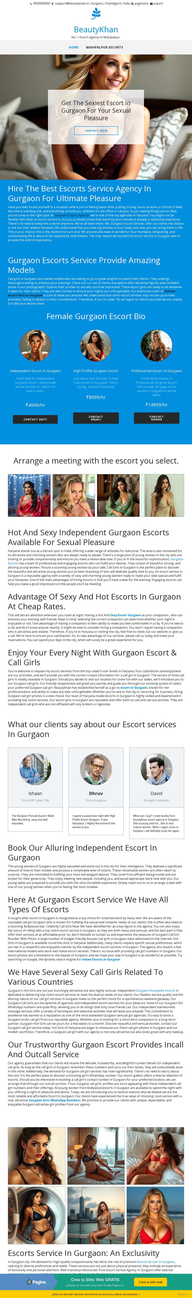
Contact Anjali (96, 418)
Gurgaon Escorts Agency (71, 215)
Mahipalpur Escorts (104, 47)
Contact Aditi (35, 419)
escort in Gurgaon (133, 688)
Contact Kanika (156, 418)
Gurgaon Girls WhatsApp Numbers (54, 1100)
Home (74, 47)
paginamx (141, 3)
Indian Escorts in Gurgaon (101, 959)
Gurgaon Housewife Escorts (155, 990)
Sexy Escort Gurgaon (125, 615)
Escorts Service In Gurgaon (156, 1262)
